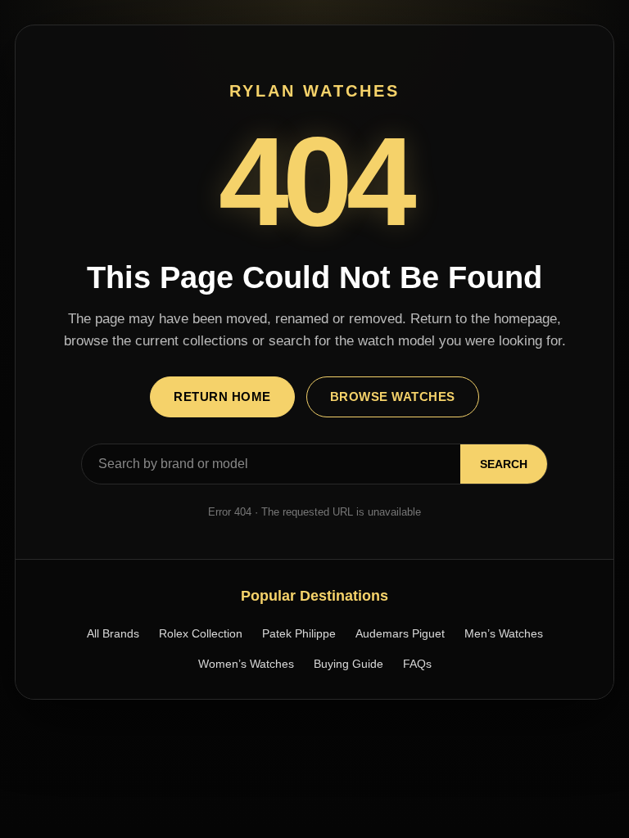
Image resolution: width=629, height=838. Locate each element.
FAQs (417, 663)
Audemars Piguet (400, 633)
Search (503, 464)
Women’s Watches (246, 663)
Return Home (222, 396)
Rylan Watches (314, 91)
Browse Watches (392, 396)
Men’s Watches (503, 633)
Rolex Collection (200, 633)
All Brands (113, 633)
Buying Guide (348, 663)
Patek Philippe (299, 633)
